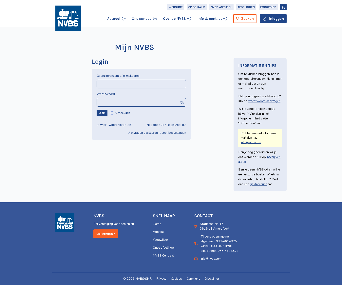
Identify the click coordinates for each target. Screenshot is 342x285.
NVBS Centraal (163, 255)
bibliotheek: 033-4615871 (220, 251)
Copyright (193, 278)
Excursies (268, 7)
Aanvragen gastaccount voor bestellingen (157, 133)
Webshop (176, 7)
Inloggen (276, 18)
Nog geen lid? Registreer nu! (166, 125)
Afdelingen (246, 7)
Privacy (161, 278)
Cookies (176, 278)
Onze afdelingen (164, 247)
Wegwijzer (160, 240)
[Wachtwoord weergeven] (182, 102)
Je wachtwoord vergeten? (115, 125)
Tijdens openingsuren (215, 236)
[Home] (68, 18)
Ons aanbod (142, 18)
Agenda (158, 232)
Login (102, 113)
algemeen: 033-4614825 (219, 241)
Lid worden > (105, 234)
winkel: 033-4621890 (216, 246)
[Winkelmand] (283, 7)
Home (157, 224)
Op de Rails (196, 7)
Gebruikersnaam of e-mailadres (118, 76)
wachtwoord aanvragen (264, 101)
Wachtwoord (106, 94)
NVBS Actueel (221, 7)
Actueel (113, 18)
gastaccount (258, 184)
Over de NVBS (174, 18)
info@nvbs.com (251, 142)
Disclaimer (212, 278)
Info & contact (209, 18)
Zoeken (247, 18)
